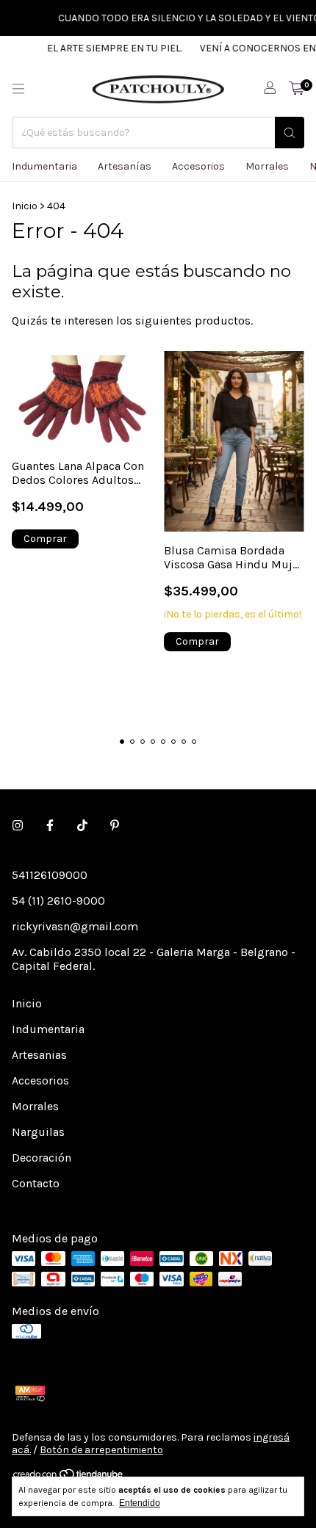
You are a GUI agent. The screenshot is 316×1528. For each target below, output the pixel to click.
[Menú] (18, 88)
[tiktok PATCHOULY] (82, 826)
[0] (296, 89)
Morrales (267, 166)
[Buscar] (289, 132)
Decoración (41, 1158)
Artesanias (39, 1055)
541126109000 (49, 875)
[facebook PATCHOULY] (50, 826)
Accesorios (198, 166)
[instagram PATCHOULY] (18, 826)
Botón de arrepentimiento (101, 1450)
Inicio (24, 206)
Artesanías (124, 166)
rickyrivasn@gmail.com (75, 926)
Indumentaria (44, 166)
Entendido (139, 1503)
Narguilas (38, 1132)
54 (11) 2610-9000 (58, 901)
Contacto (36, 1183)
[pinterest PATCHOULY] (115, 826)
